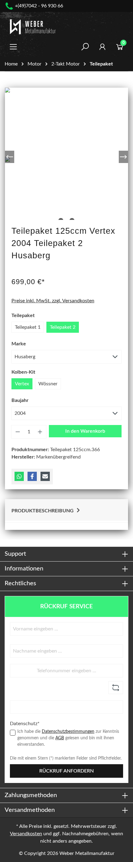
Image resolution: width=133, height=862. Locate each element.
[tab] (66, 510)
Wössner (48, 383)
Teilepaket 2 (62, 327)
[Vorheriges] (9, 157)
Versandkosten (26, 833)
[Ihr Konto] (102, 46)
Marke (18, 343)
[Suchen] (85, 46)
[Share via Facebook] (32, 476)
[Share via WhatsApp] (19, 476)
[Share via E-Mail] (45, 476)
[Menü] (13, 46)
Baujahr (19, 400)
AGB (59, 738)
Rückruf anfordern (66, 771)
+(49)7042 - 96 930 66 (39, 5)
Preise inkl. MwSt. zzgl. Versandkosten (52, 300)
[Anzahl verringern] (17, 432)
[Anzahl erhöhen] (40, 432)
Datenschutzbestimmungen (68, 731)
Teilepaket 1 (28, 327)
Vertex (22, 383)
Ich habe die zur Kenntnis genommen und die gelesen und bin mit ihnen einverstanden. (68, 738)
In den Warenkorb (85, 431)
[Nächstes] (123, 157)
